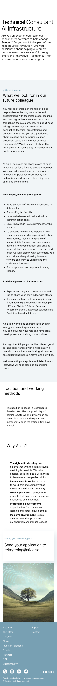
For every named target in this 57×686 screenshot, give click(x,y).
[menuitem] (43, 7)
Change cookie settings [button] (34, 678)
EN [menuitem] (41, 7)
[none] (43, 7)
